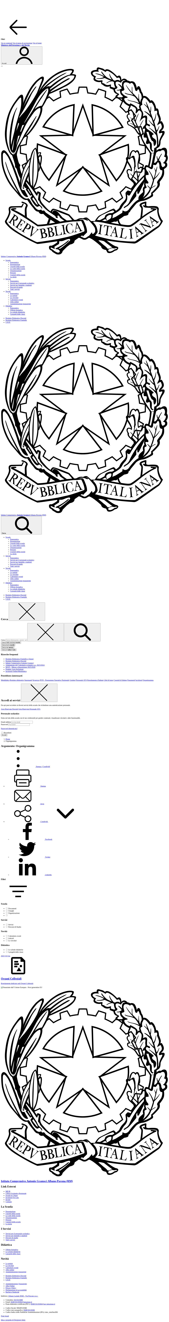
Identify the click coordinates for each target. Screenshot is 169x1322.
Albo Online (10, 1286)
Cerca (3, 640)
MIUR (8, 1191)
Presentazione (15, 264)
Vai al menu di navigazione (22, 43)
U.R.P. (8, 322)
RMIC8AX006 (29, 1310)
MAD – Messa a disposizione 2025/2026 (20, 667)
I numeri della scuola (17, 275)
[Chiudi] (27, 611)
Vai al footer (37, 43)
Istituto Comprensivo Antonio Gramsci (20, 663)
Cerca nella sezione (11, 642)
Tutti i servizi (15, 289)
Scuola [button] (8, 260)
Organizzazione (15, 271)
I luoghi (11, 911)
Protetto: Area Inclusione (14, 669)
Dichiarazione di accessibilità (16, 1290)
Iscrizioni (138, 680)
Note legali (5, 1316)
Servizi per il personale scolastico (22, 283)
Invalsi (8, 1200)
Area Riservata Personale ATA (29, 709)
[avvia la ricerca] (82, 632)
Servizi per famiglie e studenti (21, 285)
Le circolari (14, 298)
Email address (6, 722)
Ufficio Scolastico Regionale (16, 1193)
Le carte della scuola (17, 269)
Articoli (11, 938)
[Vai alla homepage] (84, 254)
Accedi (4, 735)
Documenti (12, 909)
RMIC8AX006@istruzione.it (21, 1302)
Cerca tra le (8, 645)
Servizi (10, 925)
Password (4, 724)
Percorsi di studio (16, 287)
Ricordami (7, 733)
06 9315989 (18, 1300)
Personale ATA (81, 680)
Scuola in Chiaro (12, 1196)
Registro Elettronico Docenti (16, 318)
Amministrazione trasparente (20, 304)
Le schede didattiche (17, 312)
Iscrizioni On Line (12, 1198)
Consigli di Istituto (120, 680)
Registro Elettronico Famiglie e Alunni (19, 659)
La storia (13, 277)
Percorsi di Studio (14, 927)
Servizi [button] (8, 279)
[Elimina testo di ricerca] (45, 632)
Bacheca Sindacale (12, 1292)
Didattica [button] (9, 306)
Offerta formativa (16, 310)
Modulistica (5, 680)
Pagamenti (131, 680)
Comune (9, 1202)
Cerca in (9, 650)
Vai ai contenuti (6, 43)
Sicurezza (35, 680)
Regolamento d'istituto (95, 680)
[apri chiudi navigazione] (2, 66)
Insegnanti (28, 680)
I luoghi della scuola (17, 267)
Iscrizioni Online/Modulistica (16, 671)
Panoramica (14, 262)
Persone (13, 273)
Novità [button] (8, 291)
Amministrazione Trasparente (16, 1284)
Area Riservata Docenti (9, 709)
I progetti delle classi (17, 314)
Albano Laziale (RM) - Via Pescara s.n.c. (23, 1296)
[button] (44, 822)
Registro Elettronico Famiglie (16, 320)
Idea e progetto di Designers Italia (13, 1320)
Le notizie (13, 296)
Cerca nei (7, 647)
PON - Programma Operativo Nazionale (54, 680)
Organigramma (148, 680)
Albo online (14, 302)
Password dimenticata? (9, 729)
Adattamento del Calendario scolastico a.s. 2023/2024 (25, 665)
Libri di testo (108, 680)
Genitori (73, 680)
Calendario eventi (16, 300)
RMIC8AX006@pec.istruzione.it (43, 1304)
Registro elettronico (17, 680)
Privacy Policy (11, 1288)
